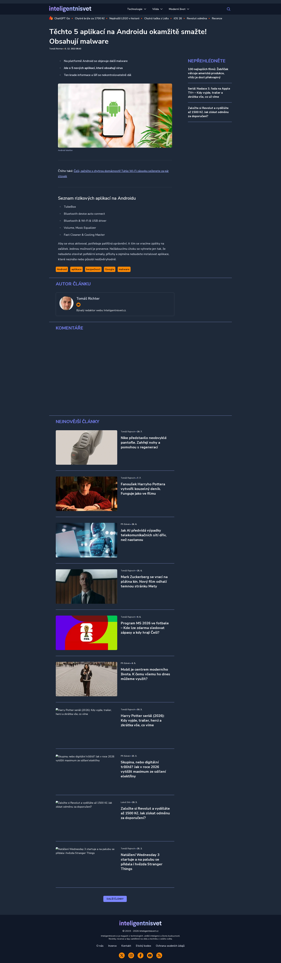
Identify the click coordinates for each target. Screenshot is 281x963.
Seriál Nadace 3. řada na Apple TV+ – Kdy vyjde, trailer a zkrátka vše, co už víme (209, 93)
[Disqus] (140, 373)
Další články (115, 898)
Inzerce (112, 946)
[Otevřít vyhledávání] (228, 9)
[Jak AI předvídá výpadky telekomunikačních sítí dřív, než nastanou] (86, 540)
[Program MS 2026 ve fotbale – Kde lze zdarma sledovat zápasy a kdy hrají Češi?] (86, 633)
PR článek (125, 524)
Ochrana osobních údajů (170, 946)
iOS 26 (178, 18)
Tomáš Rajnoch (128, 431)
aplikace (76, 269)
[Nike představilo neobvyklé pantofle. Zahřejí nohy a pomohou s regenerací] (86, 447)
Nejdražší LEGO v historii (124, 18)
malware (124, 269)
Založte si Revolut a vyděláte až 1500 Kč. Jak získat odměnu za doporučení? (208, 112)
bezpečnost (93, 269)
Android (62, 269)
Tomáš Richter (56, 48)
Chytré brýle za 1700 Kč (89, 18)
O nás (99, 946)
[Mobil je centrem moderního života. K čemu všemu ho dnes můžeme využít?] (86, 679)
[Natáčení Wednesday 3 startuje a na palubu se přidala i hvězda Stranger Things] (86, 864)
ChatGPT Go (62, 18)
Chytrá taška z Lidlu (156, 18)
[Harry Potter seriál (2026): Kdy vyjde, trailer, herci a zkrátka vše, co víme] (86, 725)
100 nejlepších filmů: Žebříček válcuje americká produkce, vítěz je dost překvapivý (208, 73)
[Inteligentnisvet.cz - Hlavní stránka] (70, 9)
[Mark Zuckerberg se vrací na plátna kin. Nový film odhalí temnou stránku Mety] (86, 586)
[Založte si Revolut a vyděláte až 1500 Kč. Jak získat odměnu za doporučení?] (86, 818)
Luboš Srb (125, 802)
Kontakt (126, 946)
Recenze (217, 18)
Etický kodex (143, 946)
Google (109, 269)
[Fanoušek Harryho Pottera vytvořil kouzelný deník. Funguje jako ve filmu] (86, 494)
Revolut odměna (197, 18)
